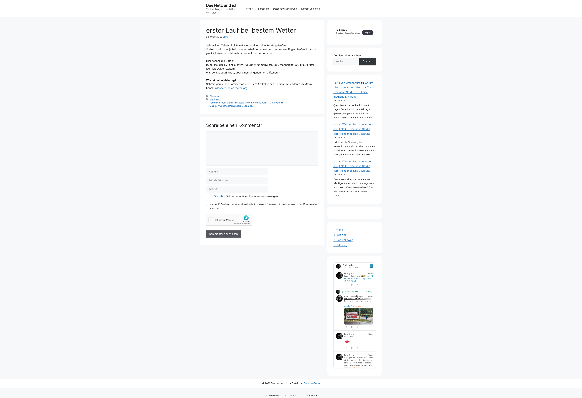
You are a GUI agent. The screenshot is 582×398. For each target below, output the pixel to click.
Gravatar (219, 196)
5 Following (340, 245)
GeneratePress (312, 383)
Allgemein (214, 96)
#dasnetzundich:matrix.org (230, 88)
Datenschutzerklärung (285, 8)
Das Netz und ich (222, 5)
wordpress (215, 99)
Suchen (367, 61)
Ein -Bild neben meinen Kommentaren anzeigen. (244, 196)
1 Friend (338, 229)
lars (335, 124)
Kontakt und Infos (310, 8)
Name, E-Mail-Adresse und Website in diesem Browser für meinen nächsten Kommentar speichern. (263, 206)
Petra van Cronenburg (346, 82)
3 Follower (339, 234)
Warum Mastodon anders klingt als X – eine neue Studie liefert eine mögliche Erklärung (353, 129)
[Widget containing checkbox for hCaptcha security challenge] (229, 220)
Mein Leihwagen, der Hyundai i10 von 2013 (231, 106)
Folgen (368, 32)
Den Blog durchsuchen (347, 55)
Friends (248, 8)
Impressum (263, 8)
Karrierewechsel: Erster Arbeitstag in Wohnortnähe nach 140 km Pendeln (246, 102)
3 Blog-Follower (343, 239)
